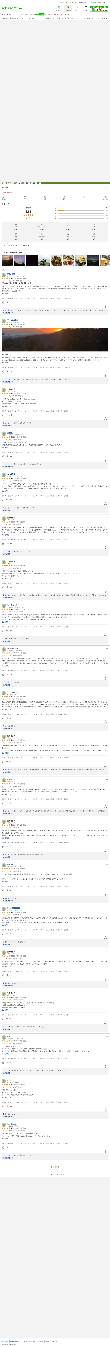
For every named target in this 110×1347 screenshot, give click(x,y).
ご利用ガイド (63, 2)
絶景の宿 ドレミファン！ (11, 187)
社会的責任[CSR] (30, 1341)
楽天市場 (93, 2)
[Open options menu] (107, 274)
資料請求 (55, 1341)
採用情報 (40, 1341)
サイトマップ (73, 2)
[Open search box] (4, 245)
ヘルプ (55, 2)
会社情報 (5, 1341)
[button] (7, 260)
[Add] (105, 188)
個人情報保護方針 (16, 1341)
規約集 (47, 1341)
